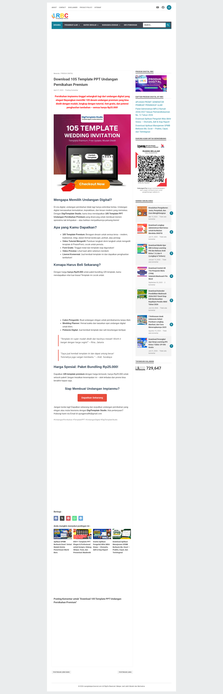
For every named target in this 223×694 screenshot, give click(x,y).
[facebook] (56, 518)
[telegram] (80, 518)
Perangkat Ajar (71, 25)
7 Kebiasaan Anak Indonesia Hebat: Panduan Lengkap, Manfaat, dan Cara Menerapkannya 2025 (157, 321)
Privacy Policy (86, 7)
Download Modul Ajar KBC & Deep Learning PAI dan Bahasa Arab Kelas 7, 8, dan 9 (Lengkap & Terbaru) (157, 250)
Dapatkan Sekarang (92, 397)
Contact (62, 7)
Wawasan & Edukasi (110, 25)
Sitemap (97, 7)
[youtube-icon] (158, 7)
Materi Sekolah (89, 25)
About (54, 7)
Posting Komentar (71, 90)
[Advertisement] (111, 48)
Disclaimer (72, 7)
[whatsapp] (74, 518)
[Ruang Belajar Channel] (60, 16)
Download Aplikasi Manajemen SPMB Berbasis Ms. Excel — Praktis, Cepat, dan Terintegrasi (153, 128)
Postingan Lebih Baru (61, 672)
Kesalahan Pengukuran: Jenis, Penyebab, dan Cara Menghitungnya (158, 210)
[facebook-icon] (163, 7)
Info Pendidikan (130, 25)
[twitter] (62, 518)
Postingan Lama (125, 672)
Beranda (57, 25)
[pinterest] (68, 518)
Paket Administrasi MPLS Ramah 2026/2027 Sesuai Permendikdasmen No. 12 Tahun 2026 (153, 112)
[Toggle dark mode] (169, 7)
